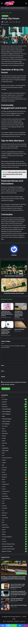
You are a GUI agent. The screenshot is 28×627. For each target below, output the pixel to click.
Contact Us (22, 621)
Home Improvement (7, 457)
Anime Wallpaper (6, 414)
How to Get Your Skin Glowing (19, 605)
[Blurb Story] (9, 3)
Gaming (4, 435)
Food (3, 503)
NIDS (3, 453)
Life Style (4, 467)
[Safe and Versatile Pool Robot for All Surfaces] (5, 600)
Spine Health (5, 450)
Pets (3, 522)
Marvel (3, 529)
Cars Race (4, 493)
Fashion (4, 460)
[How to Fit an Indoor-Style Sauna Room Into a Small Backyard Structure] (5, 586)
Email (3, 371)
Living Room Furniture (7, 546)
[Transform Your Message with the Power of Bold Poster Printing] (7, 306)
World (3, 479)
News (3, 428)
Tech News (4, 426)
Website (3, 376)
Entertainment (5, 484)
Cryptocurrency (6, 491)
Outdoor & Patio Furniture (8, 549)
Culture (4, 532)
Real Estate (5, 433)
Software (4, 401)
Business (4, 431)
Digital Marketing (6, 498)
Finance (4, 489)
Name (3, 365)
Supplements (5, 448)
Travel (3, 481)
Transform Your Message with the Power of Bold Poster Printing (7, 313)
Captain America (6, 421)
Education (4, 474)
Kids (3, 465)
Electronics (4, 512)
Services (4, 505)
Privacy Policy (10, 621)
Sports (3, 472)
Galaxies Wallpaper (6, 418)
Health (3, 440)
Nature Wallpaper (6, 411)
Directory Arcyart (19, 329)
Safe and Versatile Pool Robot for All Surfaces (17, 599)
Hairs (3, 445)
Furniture (4, 541)
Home (4, 12)
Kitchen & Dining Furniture (8, 544)
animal (3, 486)
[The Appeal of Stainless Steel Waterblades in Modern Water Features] (21, 306)
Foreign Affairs (5, 527)
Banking (4, 515)
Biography (4, 477)
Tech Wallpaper (6, 423)
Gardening (4, 508)
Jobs (3, 520)
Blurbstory (4, 404)
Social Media (5, 496)
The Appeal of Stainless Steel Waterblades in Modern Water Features (19, 314)
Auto (3, 455)
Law (3, 510)
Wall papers (5, 406)
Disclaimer (16, 621)
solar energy (5, 517)
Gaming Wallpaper (6, 409)
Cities (3, 416)
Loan (3, 501)
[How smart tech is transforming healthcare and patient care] (7, 324)
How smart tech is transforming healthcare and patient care (6, 331)
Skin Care (4, 443)
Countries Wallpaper (7, 536)
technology (9, 12)
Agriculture (4, 524)
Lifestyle (4, 469)
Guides (4, 438)
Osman (5, 22)
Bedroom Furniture (6, 551)
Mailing (3, 534)
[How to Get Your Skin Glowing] (5, 607)
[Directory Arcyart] (21, 324)
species (4, 539)
